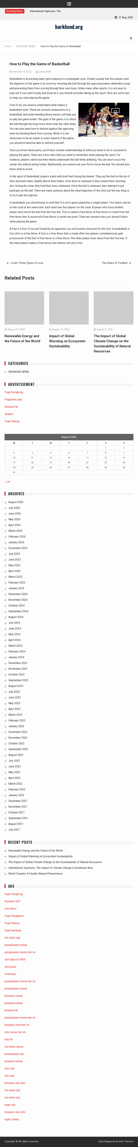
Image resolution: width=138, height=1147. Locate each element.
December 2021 (17, 801)
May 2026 (14, 519)
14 (87, 458)
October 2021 (16, 812)
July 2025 (14, 553)
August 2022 (15, 755)
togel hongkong (14, 894)
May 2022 (14, 772)
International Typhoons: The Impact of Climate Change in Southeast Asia (50, 867)
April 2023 (14, 709)
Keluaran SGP (13, 901)
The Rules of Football (114, 263)
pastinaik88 (45, 71)
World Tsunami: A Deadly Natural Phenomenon (35, 873)
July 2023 (14, 691)
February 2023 (16, 720)
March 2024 (15, 645)
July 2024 (14, 622)
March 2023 (15, 714)
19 (50, 462)
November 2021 (17, 806)
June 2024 (14, 628)
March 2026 (15, 530)
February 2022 (16, 789)
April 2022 (14, 778)
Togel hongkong (14, 392)
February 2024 (16, 651)
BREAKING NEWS (18, 371)
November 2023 (17, 668)
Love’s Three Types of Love (27, 263)
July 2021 (14, 829)
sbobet (9, 414)
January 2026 (16, 542)
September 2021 (18, 818)
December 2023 (17, 663)
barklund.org (69, 26)
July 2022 (14, 760)
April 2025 (14, 571)
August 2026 (15, 502)
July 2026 (14, 507)
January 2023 (16, 726)
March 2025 (15, 576)
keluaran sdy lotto (15, 1112)
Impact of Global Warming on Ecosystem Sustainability (67, 341)
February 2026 (16, 536)
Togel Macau (12, 421)
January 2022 (16, 795)
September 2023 (18, 680)
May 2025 (14, 565)
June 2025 (14, 559)
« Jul (7, 481)
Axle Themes (126, 1141)
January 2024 (16, 657)
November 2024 (17, 599)
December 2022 (17, 732)
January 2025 (16, 588)
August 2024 (15, 617)
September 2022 (18, 749)
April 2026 (14, 525)
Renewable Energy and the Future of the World (35, 850)
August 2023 (15, 686)
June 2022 (14, 766)
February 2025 (16, 582)
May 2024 (14, 634)
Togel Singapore (14, 915)
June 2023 (14, 697)
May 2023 (14, 703)
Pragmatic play (13, 399)
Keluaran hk (11, 406)
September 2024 (18, 611)
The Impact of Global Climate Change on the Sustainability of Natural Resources (55, 862)
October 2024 (16, 605)
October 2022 (16, 743)
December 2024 (17, 594)
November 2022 (17, 737)
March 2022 (15, 783)
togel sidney (12, 1119)
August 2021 (15, 824)
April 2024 (14, 640)
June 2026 (14, 513)
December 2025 (17, 548)
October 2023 (16, 674)
